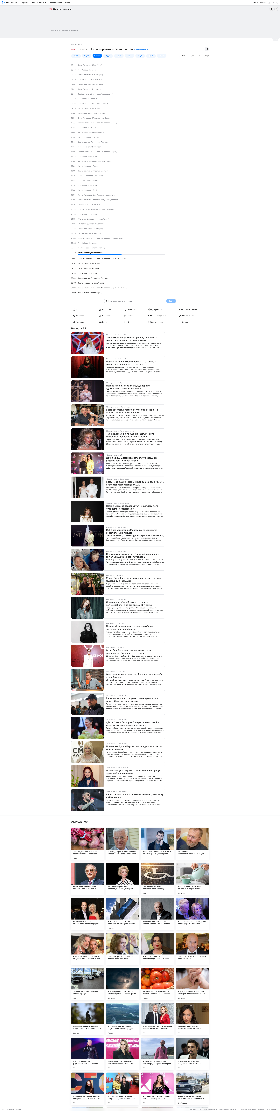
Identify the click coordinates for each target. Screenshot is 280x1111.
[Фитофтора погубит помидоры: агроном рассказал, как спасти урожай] (157, 984)
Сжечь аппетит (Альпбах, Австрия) (92, 113)
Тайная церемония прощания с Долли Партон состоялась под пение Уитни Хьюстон (130, 435)
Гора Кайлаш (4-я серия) (87, 128)
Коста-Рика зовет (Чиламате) (89, 89)
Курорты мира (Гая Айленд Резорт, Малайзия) (96, 209)
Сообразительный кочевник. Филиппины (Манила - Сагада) (101, 238)
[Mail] (3, 2)
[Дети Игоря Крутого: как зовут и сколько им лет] (192, 949)
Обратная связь (271, 1109)
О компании (10, 1109)
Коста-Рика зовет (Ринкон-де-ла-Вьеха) (94, 118)
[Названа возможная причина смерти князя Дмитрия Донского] (87, 1019)
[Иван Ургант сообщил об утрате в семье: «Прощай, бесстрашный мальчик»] (157, 844)
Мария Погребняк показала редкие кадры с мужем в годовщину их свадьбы (134, 579)
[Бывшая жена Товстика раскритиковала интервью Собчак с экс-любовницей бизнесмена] (192, 1019)
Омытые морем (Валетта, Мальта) (91, 79)
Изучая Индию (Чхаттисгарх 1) (90, 253)
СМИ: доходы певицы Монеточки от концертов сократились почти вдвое (131, 531)
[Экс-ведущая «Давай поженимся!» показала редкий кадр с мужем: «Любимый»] (87, 914)
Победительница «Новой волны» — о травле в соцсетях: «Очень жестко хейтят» (131, 363)
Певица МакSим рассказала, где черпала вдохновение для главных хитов (128, 387)
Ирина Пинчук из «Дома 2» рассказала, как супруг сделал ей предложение (133, 772)
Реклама (18, 1109)
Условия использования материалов (252, 1109)
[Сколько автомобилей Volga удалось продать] (87, 984)
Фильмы (185, 56)
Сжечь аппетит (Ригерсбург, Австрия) (93, 278)
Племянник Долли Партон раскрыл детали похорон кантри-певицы (134, 748)
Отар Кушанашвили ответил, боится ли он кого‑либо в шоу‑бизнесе (134, 675)
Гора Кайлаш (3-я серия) (87, 99)
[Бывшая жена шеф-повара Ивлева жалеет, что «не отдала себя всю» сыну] (157, 914)
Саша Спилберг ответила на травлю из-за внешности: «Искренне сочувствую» (128, 651)
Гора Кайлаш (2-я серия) (87, 273)
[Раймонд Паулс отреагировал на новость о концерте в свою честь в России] (122, 844)
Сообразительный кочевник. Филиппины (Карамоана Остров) (102, 258)
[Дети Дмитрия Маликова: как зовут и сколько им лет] (122, 949)
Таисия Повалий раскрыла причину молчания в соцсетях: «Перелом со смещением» (131, 339)
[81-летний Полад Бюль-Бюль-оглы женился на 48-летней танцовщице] (87, 879)
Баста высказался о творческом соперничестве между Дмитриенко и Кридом (132, 699)
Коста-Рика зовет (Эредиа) (88, 268)
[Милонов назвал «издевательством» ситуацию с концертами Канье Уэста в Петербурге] (192, 844)
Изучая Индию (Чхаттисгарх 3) (90, 108)
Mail (3, 1109)
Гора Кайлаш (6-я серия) (87, 185)
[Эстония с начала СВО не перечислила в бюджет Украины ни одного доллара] (122, 914)
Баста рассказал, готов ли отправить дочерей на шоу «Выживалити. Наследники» (132, 411)
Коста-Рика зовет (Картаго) (89, 205)
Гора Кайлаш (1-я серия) (87, 70)
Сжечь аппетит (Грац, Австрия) (90, 84)
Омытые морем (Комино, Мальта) (91, 283)
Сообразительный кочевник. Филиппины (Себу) (97, 94)
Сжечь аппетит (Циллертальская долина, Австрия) (98, 200)
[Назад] (271, 9)
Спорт (206, 56)
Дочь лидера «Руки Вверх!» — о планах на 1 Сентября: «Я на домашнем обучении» (129, 603)
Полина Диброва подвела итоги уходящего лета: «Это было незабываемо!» (132, 507)
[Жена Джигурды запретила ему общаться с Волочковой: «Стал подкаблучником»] (87, 949)
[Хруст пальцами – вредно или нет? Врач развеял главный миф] (192, 984)
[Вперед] (276, 9)
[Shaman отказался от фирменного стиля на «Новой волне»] (87, 1054)
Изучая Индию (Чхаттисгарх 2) (90, 263)
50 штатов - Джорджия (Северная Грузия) (94, 161)
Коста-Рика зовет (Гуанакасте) (90, 147)
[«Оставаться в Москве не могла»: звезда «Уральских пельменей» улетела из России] (87, 1089)
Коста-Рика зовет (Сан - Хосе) (90, 65)
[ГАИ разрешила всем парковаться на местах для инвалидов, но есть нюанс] (157, 879)
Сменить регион (141, 49)
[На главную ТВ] (7, 2)
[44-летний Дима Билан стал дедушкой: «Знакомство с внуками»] (192, 1054)
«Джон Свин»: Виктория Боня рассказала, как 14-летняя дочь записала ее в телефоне (132, 723)
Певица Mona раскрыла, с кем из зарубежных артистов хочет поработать (131, 627)
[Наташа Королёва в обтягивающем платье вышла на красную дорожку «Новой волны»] (157, 949)
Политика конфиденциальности (229, 1109)
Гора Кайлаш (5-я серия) (87, 156)
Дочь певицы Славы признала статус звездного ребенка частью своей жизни (132, 459)
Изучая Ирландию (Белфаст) (89, 190)
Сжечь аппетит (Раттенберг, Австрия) (93, 142)
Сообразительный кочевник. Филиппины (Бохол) (97, 123)
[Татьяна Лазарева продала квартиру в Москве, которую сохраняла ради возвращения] (122, 879)
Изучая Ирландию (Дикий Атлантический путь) (96, 195)
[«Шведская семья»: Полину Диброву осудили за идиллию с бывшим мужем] (122, 1089)
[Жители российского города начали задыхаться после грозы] (122, 984)
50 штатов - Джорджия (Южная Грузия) (93, 219)
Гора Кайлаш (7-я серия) (87, 214)
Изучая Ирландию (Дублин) (89, 137)
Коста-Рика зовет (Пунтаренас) (90, 176)
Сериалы (196, 56)
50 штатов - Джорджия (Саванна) (91, 224)
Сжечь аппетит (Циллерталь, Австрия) (93, 171)
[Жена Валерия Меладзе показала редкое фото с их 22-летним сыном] (157, 1019)
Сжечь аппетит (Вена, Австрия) (90, 75)
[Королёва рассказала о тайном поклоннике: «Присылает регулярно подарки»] (157, 1089)
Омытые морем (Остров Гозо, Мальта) (93, 104)
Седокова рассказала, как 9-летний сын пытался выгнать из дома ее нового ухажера (132, 555)
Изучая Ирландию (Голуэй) (88, 166)
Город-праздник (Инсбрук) (88, 180)
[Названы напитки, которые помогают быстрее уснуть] (192, 879)
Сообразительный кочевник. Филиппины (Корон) (97, 152)
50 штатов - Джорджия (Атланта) (91, 132)
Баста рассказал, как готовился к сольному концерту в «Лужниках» (134, 796)
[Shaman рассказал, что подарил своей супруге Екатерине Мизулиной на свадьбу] (192, 914)
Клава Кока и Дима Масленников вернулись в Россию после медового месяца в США (135, 483)
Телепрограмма (76, 44)
